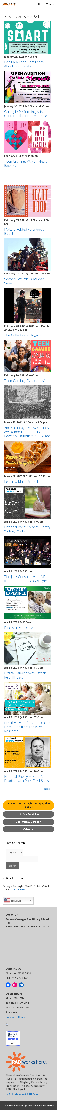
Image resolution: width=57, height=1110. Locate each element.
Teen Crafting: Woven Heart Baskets (25, 163)
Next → (48, 788)
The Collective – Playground (25, 335)
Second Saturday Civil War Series (24, 281)
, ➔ (28, 805)
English (15, 900)
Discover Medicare (18, 627)
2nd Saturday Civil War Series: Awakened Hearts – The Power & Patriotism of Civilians (27, 431)
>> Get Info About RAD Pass (22, 1094)
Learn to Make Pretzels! (22, 481)
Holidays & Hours (15, 1017)
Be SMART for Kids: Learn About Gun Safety (24, 64)
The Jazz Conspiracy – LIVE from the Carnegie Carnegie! (26, 578)
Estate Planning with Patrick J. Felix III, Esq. (26, 675)
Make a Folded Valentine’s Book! (24, 231)
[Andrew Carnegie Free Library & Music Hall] (9, 4)
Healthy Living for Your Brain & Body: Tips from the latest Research (27, 726)
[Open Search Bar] (39, 4)
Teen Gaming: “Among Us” (24, 380)
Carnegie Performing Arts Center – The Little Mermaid (25, 113)
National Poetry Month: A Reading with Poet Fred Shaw (26, 778)
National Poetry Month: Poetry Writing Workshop (27, 529)
